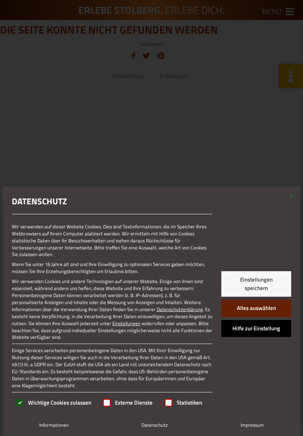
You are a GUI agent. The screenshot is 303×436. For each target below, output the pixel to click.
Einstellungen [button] (126, 323)
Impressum (252, 425)
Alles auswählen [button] (256, 308)
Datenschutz (155, 425)
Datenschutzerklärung (180, 309)
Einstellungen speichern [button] (256, 283)
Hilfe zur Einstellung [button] (256, 328)
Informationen (54, 425)
